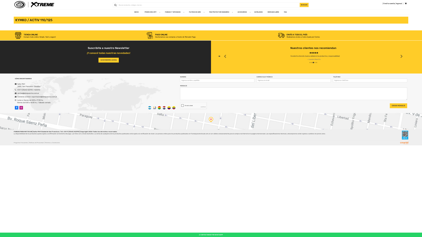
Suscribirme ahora (108, 60)
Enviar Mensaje (398, 106)
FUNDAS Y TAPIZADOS (173, 12)
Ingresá (399, 3)
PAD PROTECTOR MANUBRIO (219, 12)
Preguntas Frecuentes (21, 142)
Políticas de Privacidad (36, 142)
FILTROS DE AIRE (195, 12)
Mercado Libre (273, 12)
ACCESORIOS (242, 12)
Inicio (136, 12)
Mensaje (183, 86)
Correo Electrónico (264, 77)
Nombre (183, 77)
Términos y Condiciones (52, 142)
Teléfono (336, 77)
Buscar (304, 5)
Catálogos (258, 12)
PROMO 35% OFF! (150, 12)
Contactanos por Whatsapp (211, 235)
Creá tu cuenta (389, 3)
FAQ (285, 12)
